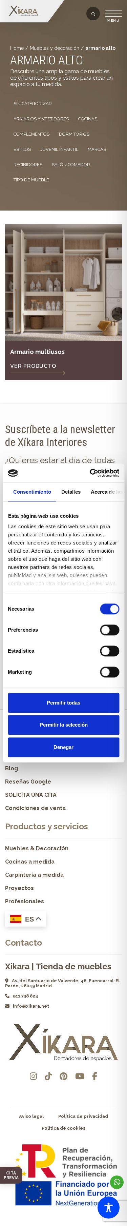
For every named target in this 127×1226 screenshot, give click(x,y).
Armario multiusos (37, 351)
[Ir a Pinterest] (63, 1076)
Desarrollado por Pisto (63, 1223)
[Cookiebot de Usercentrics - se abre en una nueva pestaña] (90, 473)
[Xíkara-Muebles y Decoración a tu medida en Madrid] (25, 11)
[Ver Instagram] (33, 1076)
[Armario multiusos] (63, 282)
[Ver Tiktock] (48, 1076)
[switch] (109, 630)
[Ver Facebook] (94, 1076)
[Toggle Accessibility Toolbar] (108, 1207)
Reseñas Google (28, 781)
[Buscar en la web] (93, 14)
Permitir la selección (64, 725)
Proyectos (19, 888)
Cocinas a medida (30, 861)
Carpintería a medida (34, 875)
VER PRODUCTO (33, 366)
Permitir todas (63, 703)
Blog (11, 768)
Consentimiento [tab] (32, 492)
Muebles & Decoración (36, 848)
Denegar (63, 747)
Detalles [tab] (70, 492)
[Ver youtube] (79, 1076)
